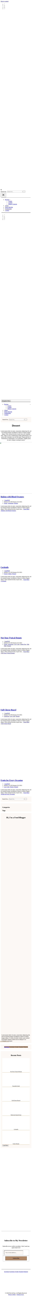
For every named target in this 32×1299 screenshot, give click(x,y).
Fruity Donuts (16, 1143)
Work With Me (9, 207)
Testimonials (8, 209)
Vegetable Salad (16, 1086)
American (6, 716)
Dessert (16, 503)
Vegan (5, 503)
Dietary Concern (12, 204)
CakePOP (7, 500)
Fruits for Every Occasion (12, 780)
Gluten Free (23, 644)
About (6, 205)
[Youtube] (4, 7)
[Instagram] (4, 8)
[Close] (3, 195)
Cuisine (10, 202)
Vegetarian (10, 503)
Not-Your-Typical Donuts (11, 638)
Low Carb (16, 644)
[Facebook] (4, 4)
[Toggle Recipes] (30, 404)
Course (10, 201)
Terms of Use (20, 1294)
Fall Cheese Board (8, 710)
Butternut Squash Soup (16, 1114)
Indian (9, 573)
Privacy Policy (12, 1294)
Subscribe (16, 1258)
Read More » (15, 509)
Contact (7, 210)
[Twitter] (4, 5)
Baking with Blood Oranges (12, 497)
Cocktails (5, 567)
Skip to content (4, 1)
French (6, 573)
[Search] (1, 189)
